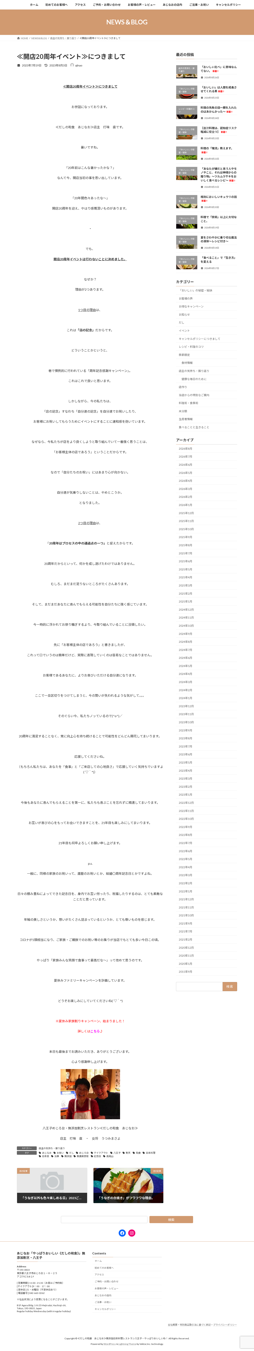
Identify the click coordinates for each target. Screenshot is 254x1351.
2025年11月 (186, 521)
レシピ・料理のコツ (191, 346)
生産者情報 (186, 419)
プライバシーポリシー (225, 1324)
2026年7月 (185, 456)
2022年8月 (185, 834)
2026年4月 (185, 480)
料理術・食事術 (188, 403)
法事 (56, 1156)
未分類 (183, 411)
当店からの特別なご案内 (194, 395)
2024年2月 (185, 690)
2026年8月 (185, 448)
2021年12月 (186, 899)
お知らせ (184, 314)
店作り (183, 387)
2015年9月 (185, 971)
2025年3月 (185, 585)
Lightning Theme (127, 1344)
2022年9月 (185, 826)
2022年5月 (185, 859)
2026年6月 (185, 464)
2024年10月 (186, 625)
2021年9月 (185, 923)
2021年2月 (185, 939)
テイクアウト (101, 1152)
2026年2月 (185, 496)
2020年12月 (186, 947)
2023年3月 (185, 778)
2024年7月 (185, 649)
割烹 (128, 1152)
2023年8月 (185, 738)
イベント (184, 330)
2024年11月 (186, 617)
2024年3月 (185, 682)
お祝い (60, 1152)
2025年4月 (185, 577)
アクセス (99, 1274)
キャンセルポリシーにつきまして (199, 338)
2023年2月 (185, 786)
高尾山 (110, 1156)
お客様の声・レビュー (106, 1288)
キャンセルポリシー (105, 1309)
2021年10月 (186, 915)
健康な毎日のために (194, 378)
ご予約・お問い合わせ (106, 1281)
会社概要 (172, 1324)
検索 (171, 1220)
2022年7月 (185, 843)
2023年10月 (186, 722)
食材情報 (187, 362)
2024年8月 (185, 641)
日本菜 (45, 1156)
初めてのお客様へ (104, 1267)
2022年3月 (185, 875)
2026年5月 (185, 472)
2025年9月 (185, 537)
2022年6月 (185, 851)
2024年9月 (185, 633)
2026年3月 (185, 488)
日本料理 (150, 1152)
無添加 (68, 1156)
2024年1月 (185, 698)
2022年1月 (185, 891)
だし (71, 1152)
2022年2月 (185, 883)
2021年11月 (186, 907)
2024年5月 (185, 665)
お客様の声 (186, 298)
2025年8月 (185, 545)
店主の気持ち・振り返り (52, 1148)
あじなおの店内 (103, 1295)
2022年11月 (186, 810)
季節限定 (184, 354)
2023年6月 (185, 754)
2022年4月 (185, 867)
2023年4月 (185, 770)
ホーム (98, 1260)
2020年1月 (185, 963)
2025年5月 (185, 569)
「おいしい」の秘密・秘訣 (195, 290)
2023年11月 (186, 714)
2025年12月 (186, 513)
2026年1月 (185, 505)
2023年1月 (185, 794)
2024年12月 (186, 609)
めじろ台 (84, 1152)
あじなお (47, 1152)
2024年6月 (185, 657)
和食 (138, 1152)
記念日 (97, 1156)
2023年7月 (185, 746)
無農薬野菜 (83, 1156)
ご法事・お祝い (103, 1302)
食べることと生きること (194, 427)
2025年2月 (185, 593)
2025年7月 (185, 553)
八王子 (117, 1152)
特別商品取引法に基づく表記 (195, 1324)
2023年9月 (185, 730)
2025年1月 (185, 601)
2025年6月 (185, 561)
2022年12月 (186, 802)
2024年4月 (185, 674)
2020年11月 (186, 955)
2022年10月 (186, 818)
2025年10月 (186, 529)
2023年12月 (186, 706)
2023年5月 (185, 762)
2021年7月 (185, 931)
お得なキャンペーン (191, 306)
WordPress (110, 1344)
